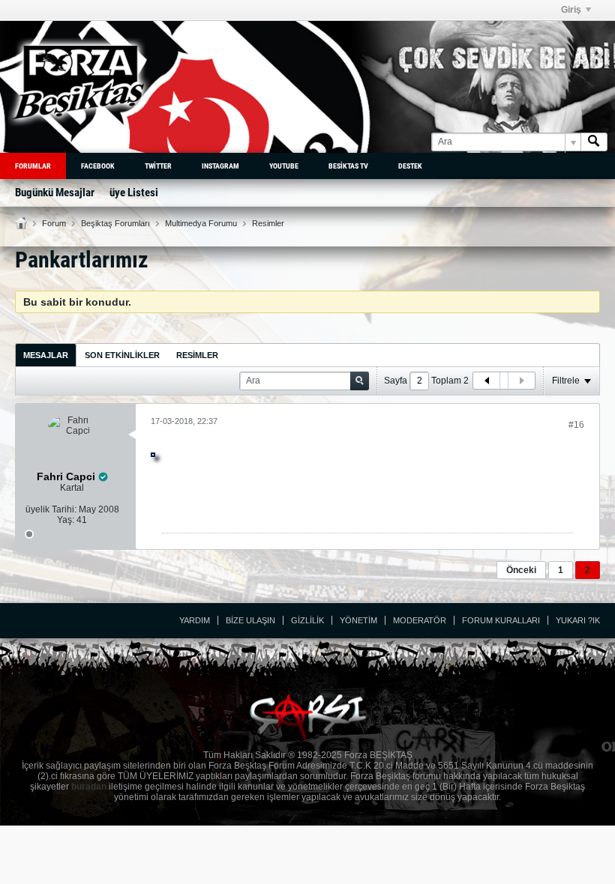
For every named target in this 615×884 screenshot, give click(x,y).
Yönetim (358, 620)
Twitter (158, 166)
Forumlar (33, 166)
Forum (54, 223)
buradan (88, 786)
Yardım (194, 620)
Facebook (98, 166)
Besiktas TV (348, 166)
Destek (410, 166)
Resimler (268, 223)
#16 (576, 425)
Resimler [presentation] (197, 355)
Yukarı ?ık (578, 620)
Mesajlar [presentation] (45, 355)
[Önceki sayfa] (486, 380)
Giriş (571, 9)
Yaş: (65, 520)
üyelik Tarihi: (51, 509)
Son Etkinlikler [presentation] (122, 355)
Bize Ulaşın (250, 620)
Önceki (521, 570)
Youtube (283, 166)
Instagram (220, 166)
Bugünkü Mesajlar (54, 192)
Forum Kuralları (501, 620)
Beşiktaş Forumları (115, 223)
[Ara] (594, 142)
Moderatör (419, 620)
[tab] (45, 354)
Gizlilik (307, 620)
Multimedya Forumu (201, 223)
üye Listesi (134, 192)
